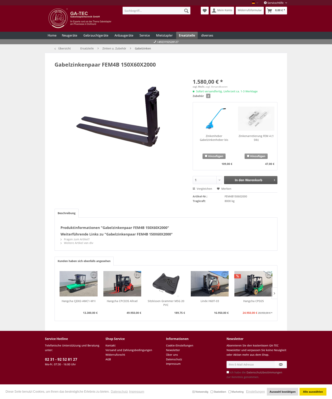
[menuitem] (156, 10)
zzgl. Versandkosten (217, 86)
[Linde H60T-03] (210, 283)
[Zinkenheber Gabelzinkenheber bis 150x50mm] (214, 118)
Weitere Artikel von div (78, 243)
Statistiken (220, 391)
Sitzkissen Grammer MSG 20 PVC (166, 303)
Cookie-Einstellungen (179, 345)
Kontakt (110, 345)
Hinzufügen (215, 156)
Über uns (172, 354)
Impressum (173, 364)
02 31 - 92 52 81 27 (61, 359)
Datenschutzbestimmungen (264, 372)
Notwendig (201, 391)
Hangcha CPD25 (253, 301)
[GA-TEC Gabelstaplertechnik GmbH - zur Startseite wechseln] (80, 18)
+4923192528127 (167, 42)
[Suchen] (186, 10)
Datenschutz (174, 359)
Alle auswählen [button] (313, 391)
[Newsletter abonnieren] (281, 364)
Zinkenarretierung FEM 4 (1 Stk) (256, 138)
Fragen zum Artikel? (76, 239)
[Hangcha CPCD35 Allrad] (122, 283)
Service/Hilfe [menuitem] (275, 3)
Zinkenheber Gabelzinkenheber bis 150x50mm (214, 138)
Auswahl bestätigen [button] (283, 391)
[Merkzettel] (205, 10)
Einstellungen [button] (255, 391)
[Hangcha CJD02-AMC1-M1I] (79, 283)
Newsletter (173, 350)
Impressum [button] (136, 391)
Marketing (238, 391)
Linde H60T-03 (210, 301)
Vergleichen (204, 188)
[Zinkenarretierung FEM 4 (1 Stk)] (256, 118)
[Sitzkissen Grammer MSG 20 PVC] (166, 283)
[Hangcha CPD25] (253, 283)
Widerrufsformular (250, 10)
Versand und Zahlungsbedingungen (128, 350)
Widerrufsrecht (115, 354)
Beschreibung (67, 213)
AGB (108, 359)
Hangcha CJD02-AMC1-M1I (78, 301)
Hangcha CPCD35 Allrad (122, 301)
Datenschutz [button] (119, 391)
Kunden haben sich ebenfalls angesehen (84, 261)
